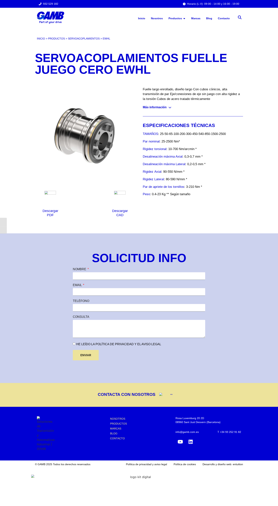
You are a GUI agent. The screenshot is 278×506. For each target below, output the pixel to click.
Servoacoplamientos (84, 38)
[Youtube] (180, 441)
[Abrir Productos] (184, 18)
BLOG (113, 433)
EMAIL (77, 285)
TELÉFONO (81, 301)
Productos (56, 38)
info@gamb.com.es (187, 431)
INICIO (41, 38)
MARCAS (115, 428)
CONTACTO (117, 438)
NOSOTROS (117, 418)
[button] (239, 17)
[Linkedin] (190, 441)
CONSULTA (81, 316)
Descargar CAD (120, 213)
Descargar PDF (50, 213)
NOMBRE (80, 269)
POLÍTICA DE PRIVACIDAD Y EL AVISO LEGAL (128, 344)
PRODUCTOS (118, 423)
